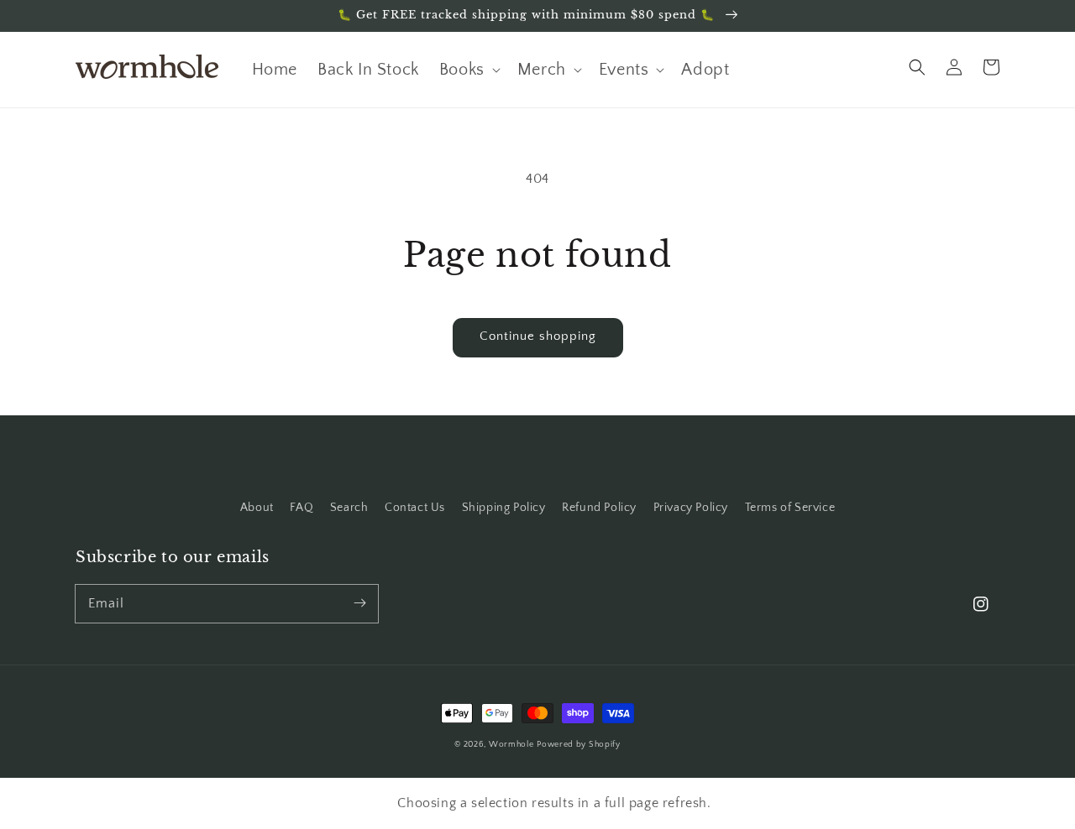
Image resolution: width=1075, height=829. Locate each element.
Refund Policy (599, 507)
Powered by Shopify (579, 744)
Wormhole (511, 744)
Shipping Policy (504, 507)
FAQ (301, 507)
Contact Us (415, 507)
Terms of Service (790, 507)
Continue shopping (538, 336)
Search (349, 507)
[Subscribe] (359, 603)
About (257, 507)
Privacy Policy (690, 507)
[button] (917, 67)
